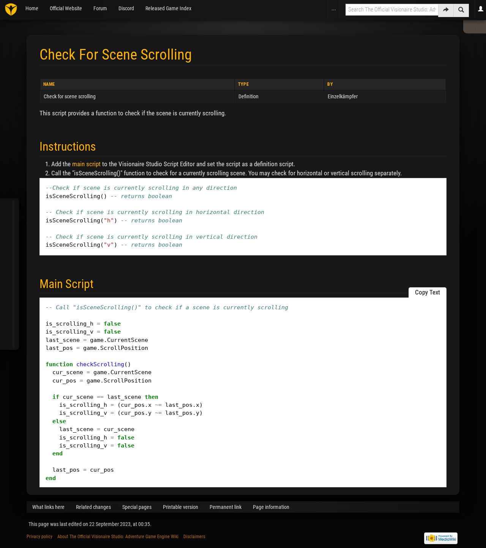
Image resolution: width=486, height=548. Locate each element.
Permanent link (225, 507)
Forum (100, 8)
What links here (48, 507)
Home (31, 8)
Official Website (66, 8)
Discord (126, 8)
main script (86, 164)
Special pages (136, 507)
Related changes (93, 507)
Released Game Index (168, 8)
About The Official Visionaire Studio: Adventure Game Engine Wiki (117, 536)
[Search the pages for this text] (461, 10)
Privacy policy (39, 536)
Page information (271, 507)
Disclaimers (194, 536)
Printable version (180, 507)
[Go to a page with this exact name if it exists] (446, 10)
